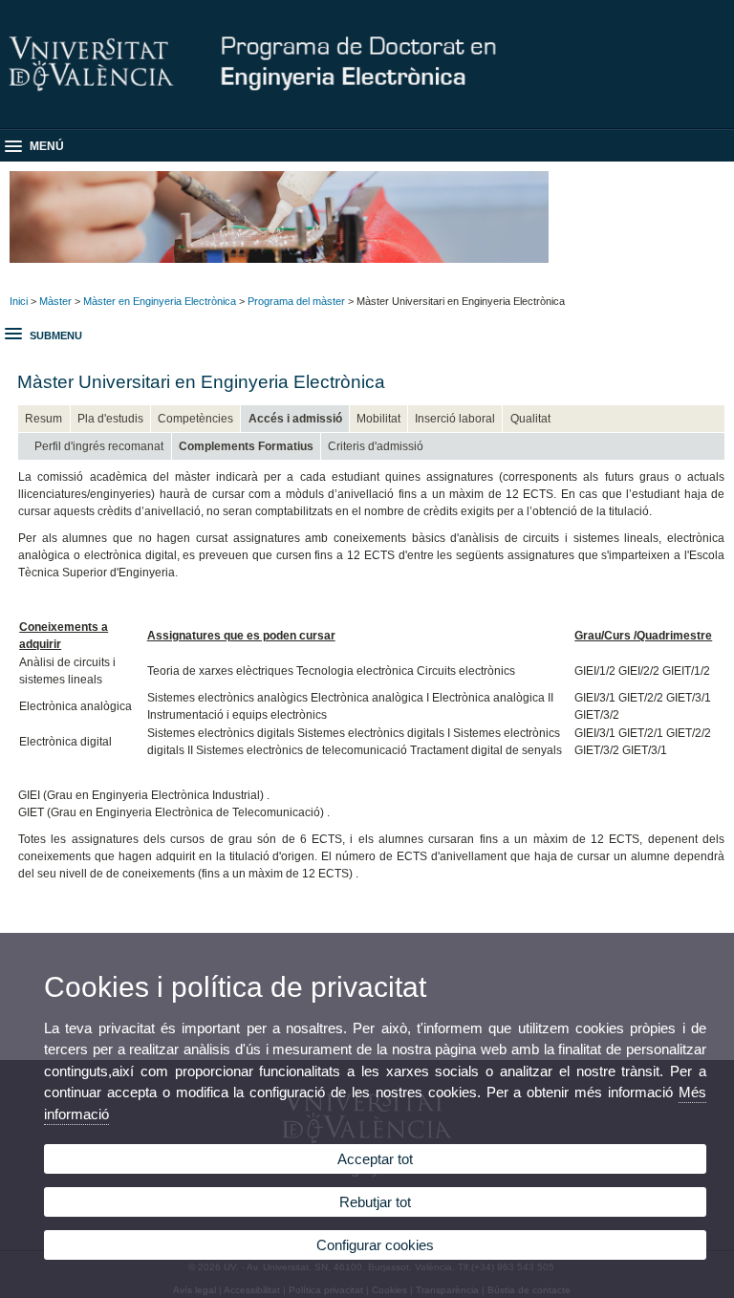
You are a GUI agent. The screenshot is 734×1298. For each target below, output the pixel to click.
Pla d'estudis (110, 418)
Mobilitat (378, 418)
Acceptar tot (375, 1159)
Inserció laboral (455, 418)
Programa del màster (296, 301)
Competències (195, 418)
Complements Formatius (246, 446)
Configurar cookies (375, 1245)
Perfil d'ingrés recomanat (98, 446)
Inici (19, 301)
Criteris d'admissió (375, 446)
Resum (43, 418)
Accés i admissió (295, 418)
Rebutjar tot (375, 1202)
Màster (55, 301)
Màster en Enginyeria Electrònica (159, 301)
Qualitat (530, 418)
